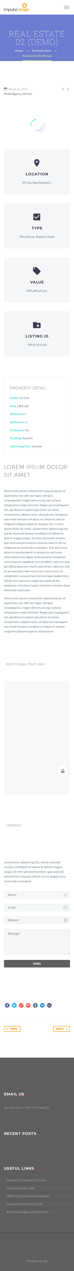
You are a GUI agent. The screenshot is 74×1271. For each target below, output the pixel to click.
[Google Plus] (21, 1005)
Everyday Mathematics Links (24, 1204)
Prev (13, 1029)
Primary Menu (66, 7)
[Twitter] (14, 1005)
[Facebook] (7, 1005)
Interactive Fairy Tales (20, 1188)
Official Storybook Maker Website (28, 1196)
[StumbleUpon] (49, 1005)
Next (60, 1029)
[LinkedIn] (42, 1005)
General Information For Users (26, 1180)
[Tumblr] (35, 1005)
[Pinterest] (28, 1005)
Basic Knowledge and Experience (27, 1212)
